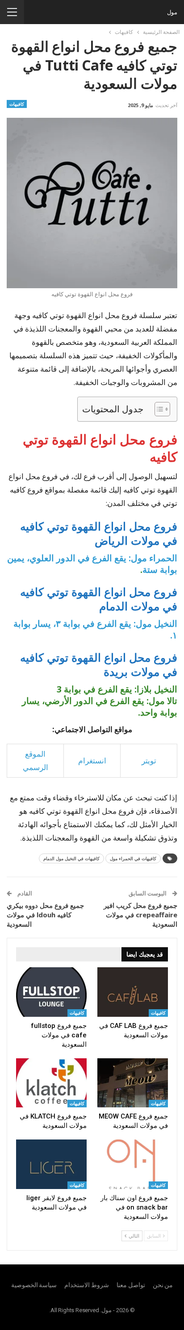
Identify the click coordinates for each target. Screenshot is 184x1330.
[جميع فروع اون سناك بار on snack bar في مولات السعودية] (132, 1164)
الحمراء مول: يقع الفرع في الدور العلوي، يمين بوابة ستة (92, 564)
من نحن (163, 1285)
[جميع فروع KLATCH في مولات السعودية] (51, 1083)
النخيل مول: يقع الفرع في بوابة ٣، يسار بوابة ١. (95, 629)
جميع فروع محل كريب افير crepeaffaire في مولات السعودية (140, 914)
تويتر (149, 760)
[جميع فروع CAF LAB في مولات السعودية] (132, 992)
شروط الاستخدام (86, 1285)
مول (172, 12)
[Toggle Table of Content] (158, 409)
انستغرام (92, 760)
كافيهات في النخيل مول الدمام (71, 858)
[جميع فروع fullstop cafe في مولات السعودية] (51, 992)
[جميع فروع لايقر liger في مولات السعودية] (51, 1164)
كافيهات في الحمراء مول (133, 858)
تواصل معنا (131, 1285)
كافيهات (16, 104)
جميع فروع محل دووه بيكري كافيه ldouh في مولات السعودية (45, 914)
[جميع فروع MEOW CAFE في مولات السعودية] (132, 1083)
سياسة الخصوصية (34, 1285)
